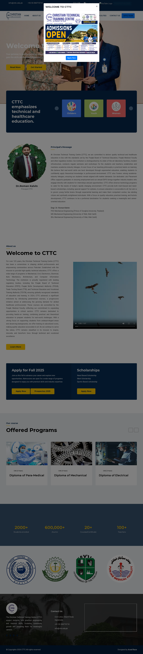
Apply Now (71, 58)
